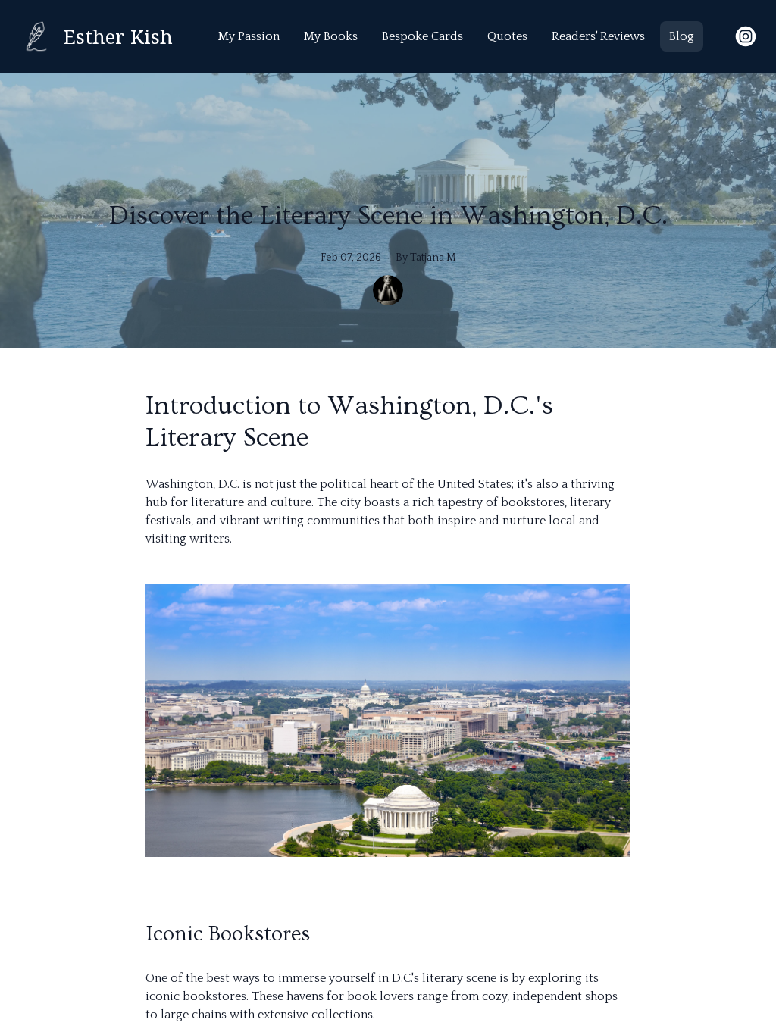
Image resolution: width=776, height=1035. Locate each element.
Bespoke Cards (422, 36)
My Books (331, 36)
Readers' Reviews (598, 36)
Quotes (507, 36)
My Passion (249, 36)
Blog (681, 36)
